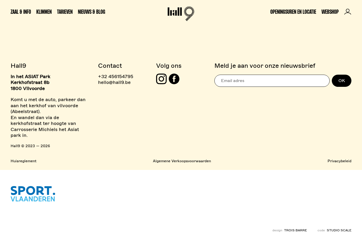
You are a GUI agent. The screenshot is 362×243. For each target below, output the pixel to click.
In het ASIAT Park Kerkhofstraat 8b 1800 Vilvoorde (30, 82)
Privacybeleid (339, 161)
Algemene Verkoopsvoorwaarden (182, 161)
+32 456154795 (115, 76)
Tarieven (65, 11)
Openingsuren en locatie (293, 11)
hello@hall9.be (114, 82)
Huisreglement (23, 161)
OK (341, 80)
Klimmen (44, 11)
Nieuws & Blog (91, 11)
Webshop (330, 11)
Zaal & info (21, 11)
